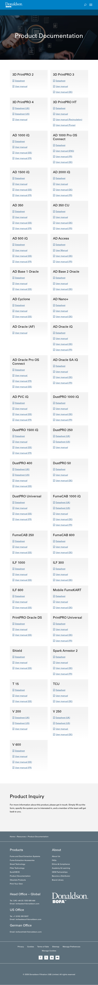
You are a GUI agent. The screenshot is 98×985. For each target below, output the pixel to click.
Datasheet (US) (22, 114)
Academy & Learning (61, 868)
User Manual (62, 250)
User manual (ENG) (65, 151)
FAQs (54, 860)
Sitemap (55, 946)
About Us (56, 856)
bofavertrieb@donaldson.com (29, 932)
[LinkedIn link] (52, 957)
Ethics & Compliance (61, 864)
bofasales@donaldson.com (27, 903)
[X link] (46, 957)
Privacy (21, 946)
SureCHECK (15, 872)
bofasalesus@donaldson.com (28, 919)
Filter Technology (17, 868)
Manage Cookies (49, 951)
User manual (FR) (23, 158)
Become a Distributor (61, 876)
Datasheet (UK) (22, 108)
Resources (21, 836)
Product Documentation (20, 876)
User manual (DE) (64, 92)
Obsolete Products (18, 880)
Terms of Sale (43, 946)
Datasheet (20, 80)
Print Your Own (16, 884)
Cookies (30, 946)
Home (12, 836)
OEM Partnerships (60, 872)
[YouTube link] (57, 957)
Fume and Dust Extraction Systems (25, 856)
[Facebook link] (40, 957)
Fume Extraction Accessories (22, 860)
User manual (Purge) (65, 125)
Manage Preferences (71, 946)
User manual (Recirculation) (69, 119)
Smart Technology (17, 864)
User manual (21, 86)
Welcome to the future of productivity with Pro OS (29, 12)
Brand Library (58, 880)
